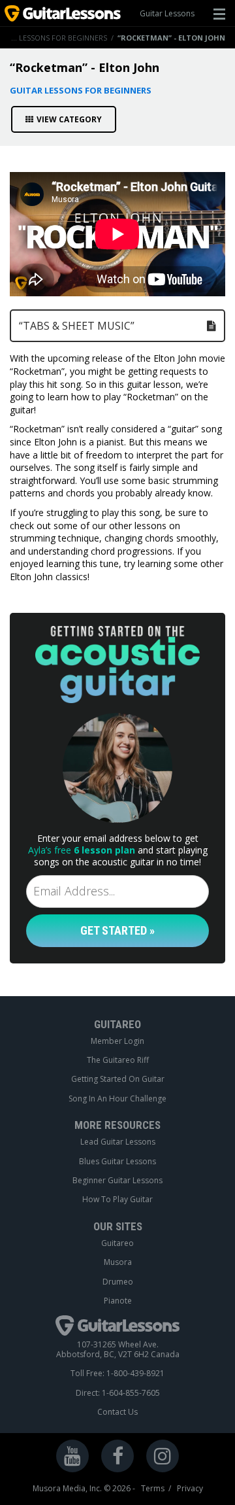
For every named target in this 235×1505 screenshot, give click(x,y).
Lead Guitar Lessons (117, 1142)
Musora (118, 1262)
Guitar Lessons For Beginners (80, 90)
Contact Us (117, 1412)
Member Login (117, 1041)
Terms (152, 1489)
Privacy (190, 1489)
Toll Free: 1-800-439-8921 (117, 1373)
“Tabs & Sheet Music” (76, 326)
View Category (69, 119)
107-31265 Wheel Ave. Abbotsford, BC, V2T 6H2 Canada (118, 1349)
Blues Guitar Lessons (117, 1161)
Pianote (118, 1301)
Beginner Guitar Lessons (117, 1180)
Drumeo (117, 1282)
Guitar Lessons (167, 13)
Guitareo (117, 1243)
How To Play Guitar (117, 1199)
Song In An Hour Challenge (117, 1098)
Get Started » (117, 930)
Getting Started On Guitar (117, 1079)
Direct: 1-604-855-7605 (118, 1393)
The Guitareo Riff (118, 1060)
